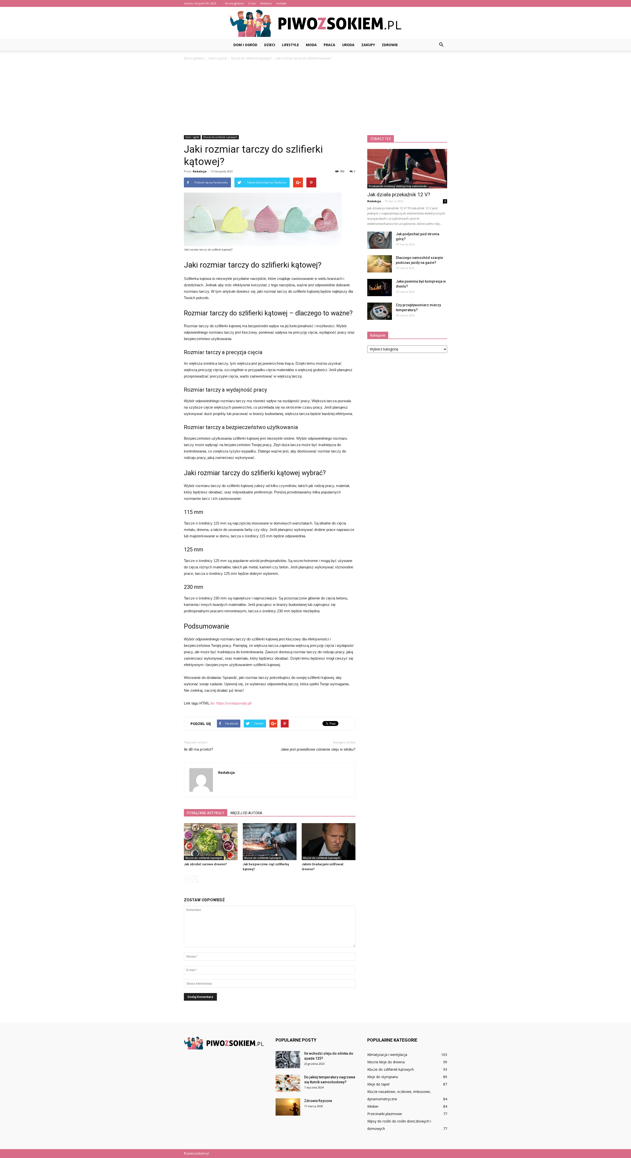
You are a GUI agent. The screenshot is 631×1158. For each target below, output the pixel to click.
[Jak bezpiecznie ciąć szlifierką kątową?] (270, 841)
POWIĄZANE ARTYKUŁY (205, 813)
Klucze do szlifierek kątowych (220, 137)
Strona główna (234, 3)
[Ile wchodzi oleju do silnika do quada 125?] (288, 1059)
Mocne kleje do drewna (386, 1062)
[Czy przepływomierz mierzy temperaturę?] (379, 311)
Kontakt (281, 3)
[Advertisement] (315, 98)
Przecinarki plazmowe (384, 1113)
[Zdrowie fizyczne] (288, 1107)
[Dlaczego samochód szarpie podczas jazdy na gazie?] (379, 263)
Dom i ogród (245, 44)
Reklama (266, 3)
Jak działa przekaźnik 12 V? (398, 195)
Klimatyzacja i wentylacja (387, 1054)
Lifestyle (290, 44)
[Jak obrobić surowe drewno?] (211, 841)
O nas (252, 3)
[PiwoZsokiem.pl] (315, 23)
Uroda (348, 44)
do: (213, 703)
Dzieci (269, 44)
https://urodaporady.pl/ (234, 703)
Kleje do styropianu (382, 1076)
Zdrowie (390, 44)
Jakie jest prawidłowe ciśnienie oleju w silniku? (317, 749)
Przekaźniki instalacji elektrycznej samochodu (398, 186)
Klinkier (373, 1106)
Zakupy (368, 44)
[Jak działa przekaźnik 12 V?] (407, 168)
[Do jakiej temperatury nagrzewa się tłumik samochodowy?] (288, 1083)
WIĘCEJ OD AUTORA (246, 813)
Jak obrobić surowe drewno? (205, 864)
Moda (311, 44)
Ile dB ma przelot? (198, 749)
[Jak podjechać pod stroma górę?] (379, 240)
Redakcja (200, 171)
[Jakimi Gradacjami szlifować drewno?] (328, 841)
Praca (329, 44)
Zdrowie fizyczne (318, 1101)
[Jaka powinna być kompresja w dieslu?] (379, 287)
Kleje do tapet (378, 1084)
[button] (441, 45)
